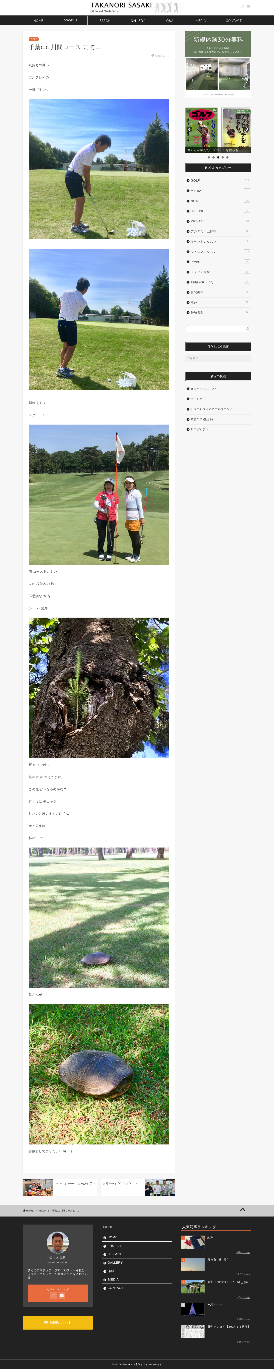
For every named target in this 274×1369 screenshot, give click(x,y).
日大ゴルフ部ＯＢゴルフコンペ (212, 409)
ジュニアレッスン (220, 251)
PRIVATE (220, 221)
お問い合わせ (60, 1322)
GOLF (34, 39)
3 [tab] (218, 157)
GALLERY (138, 21)
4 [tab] (223, 157)
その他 (219, 261)
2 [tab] (213, 157)
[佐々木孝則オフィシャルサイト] (137, 12)
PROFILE (71, 21)
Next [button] (246, 129)
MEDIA (201, 21)
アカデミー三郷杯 (219, 231)
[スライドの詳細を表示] (218, 130)
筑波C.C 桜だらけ (203, 419)
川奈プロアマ (200, 429)
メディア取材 (219, 272)
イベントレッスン (219, 241)
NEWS (220, 201)
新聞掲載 (219, 292)
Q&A (170, 21)
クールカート (200, 398)
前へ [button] (190, 129)
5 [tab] (227, 157)
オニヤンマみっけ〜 (204, 388)
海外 (219, 302)
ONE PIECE (219, 211)
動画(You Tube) (219, 282)
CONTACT (234, 21)
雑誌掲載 (219, 312)
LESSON (104, 21)
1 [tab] (209, 157)
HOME (38, 21)
